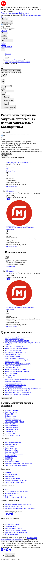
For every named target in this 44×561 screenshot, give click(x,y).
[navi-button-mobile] (3, 49)
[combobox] (11, 70)
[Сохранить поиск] (3, 81)
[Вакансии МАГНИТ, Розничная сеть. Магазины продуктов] (24, 213)
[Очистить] (4, 75)
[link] (4, 38)
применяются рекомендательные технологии (19, 539)
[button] (3, 43)
